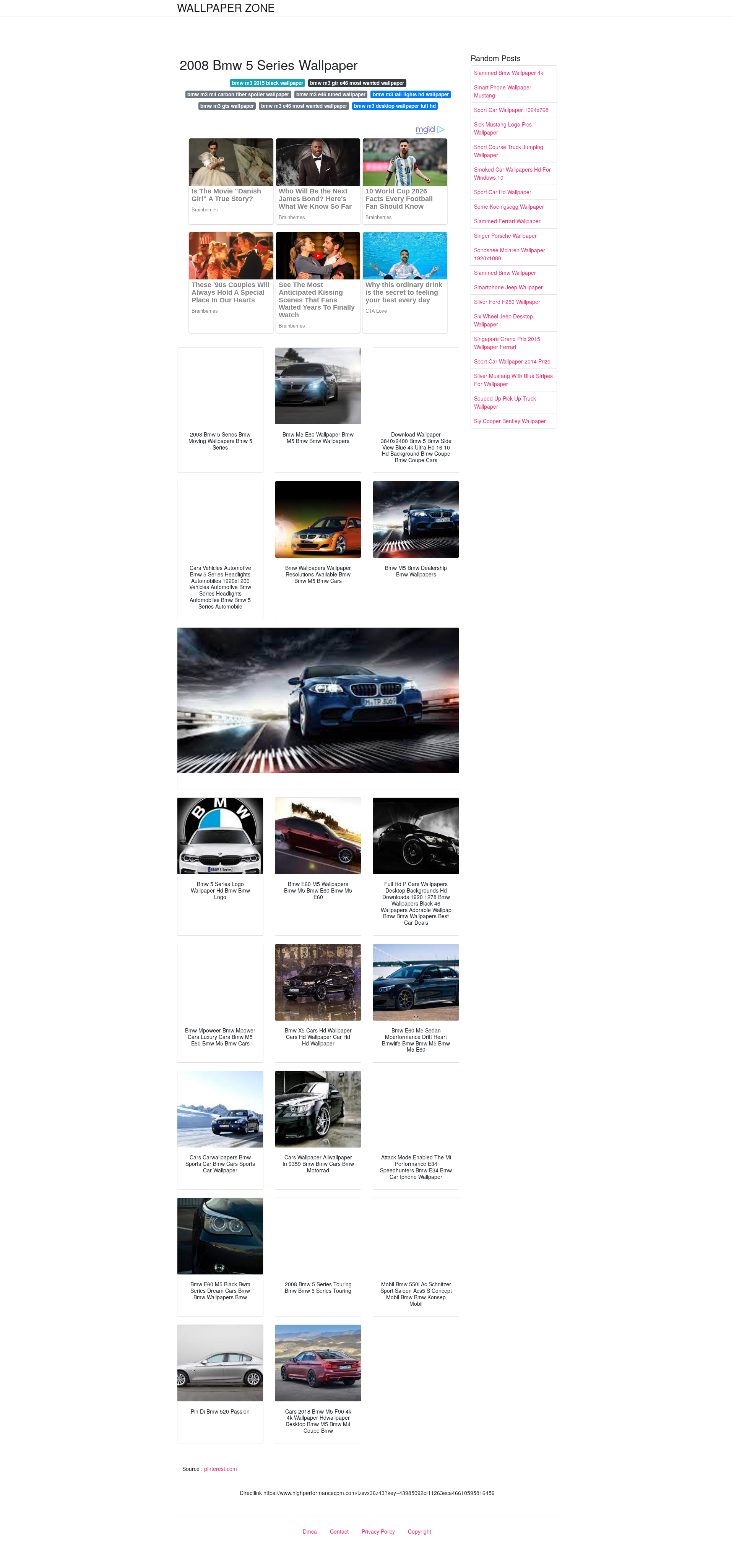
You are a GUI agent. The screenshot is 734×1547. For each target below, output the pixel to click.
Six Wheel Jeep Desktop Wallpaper (503, 320)
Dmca (310, 1531)
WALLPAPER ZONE (226, 7)
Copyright (419, 1531)
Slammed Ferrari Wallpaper (507, 221)
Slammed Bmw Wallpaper (505, 272)
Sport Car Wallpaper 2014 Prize (512, 361)
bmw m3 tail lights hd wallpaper (411, 94)
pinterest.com (220, 1468)
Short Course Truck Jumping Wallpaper (508, 151)
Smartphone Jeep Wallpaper (508, 287)
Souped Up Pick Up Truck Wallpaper (505, 402)
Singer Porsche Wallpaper (505, 235)
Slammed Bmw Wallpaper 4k (508, 72)
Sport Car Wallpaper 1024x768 (511, 110)
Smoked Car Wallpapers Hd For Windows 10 (512, 173)
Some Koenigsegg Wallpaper (509, 206)
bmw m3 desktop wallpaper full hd (395, 105)
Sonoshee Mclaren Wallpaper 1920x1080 (509, 254)
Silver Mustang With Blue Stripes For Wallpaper (513, 380)
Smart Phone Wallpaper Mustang (502, 91)
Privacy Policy (378, 1531)
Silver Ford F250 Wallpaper (507, 301)
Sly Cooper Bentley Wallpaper (510, 421)
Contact (339, 1531)
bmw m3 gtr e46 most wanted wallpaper (357, 82)
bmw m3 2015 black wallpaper (267, 82)
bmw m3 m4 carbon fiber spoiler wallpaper (238, 94)
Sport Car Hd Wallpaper (502, 192)
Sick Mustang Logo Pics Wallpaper (503, 128)
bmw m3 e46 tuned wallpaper (330, 94)
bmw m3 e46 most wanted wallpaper (304, 105)
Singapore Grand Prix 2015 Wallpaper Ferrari (507, 343)
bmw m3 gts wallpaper (227, 105)
